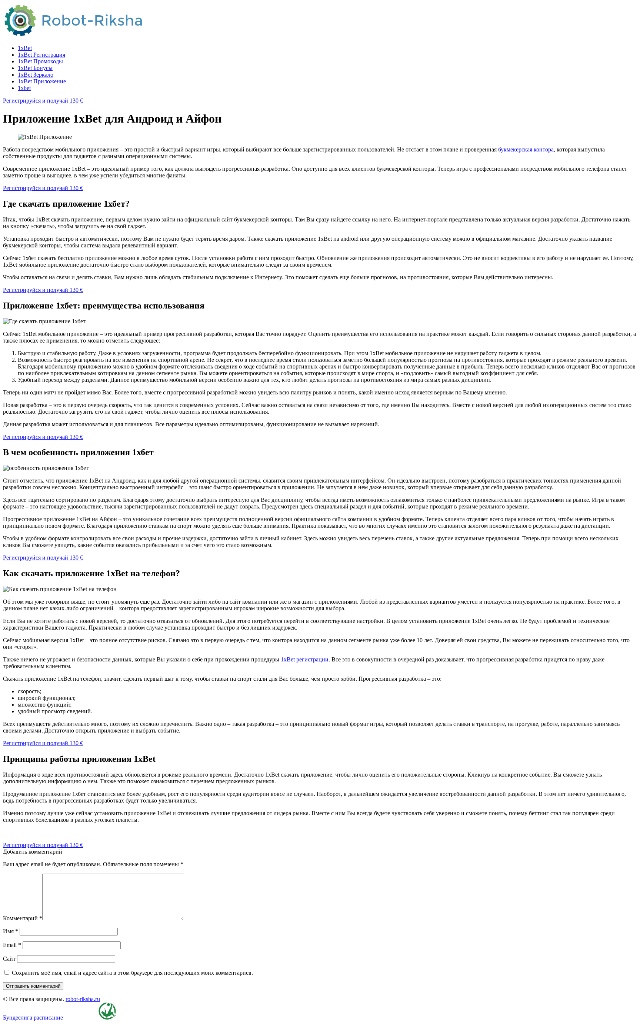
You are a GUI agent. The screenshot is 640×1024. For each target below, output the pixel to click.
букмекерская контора (526, 149)
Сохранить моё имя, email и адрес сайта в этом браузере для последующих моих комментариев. (132, 973)
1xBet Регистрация (41, 54)
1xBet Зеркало (35, 74)
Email (12, 945)
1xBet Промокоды (40, 61)
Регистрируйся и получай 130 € (43, 100)
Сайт (9, 958)
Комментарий (22, 918)
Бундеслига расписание (33, 1017)
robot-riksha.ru (83, 999)
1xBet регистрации (305, 659)
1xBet (25, 48)
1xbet (24, 88)
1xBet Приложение (42, 81)
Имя (10, 931)
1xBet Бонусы (35, 68)
